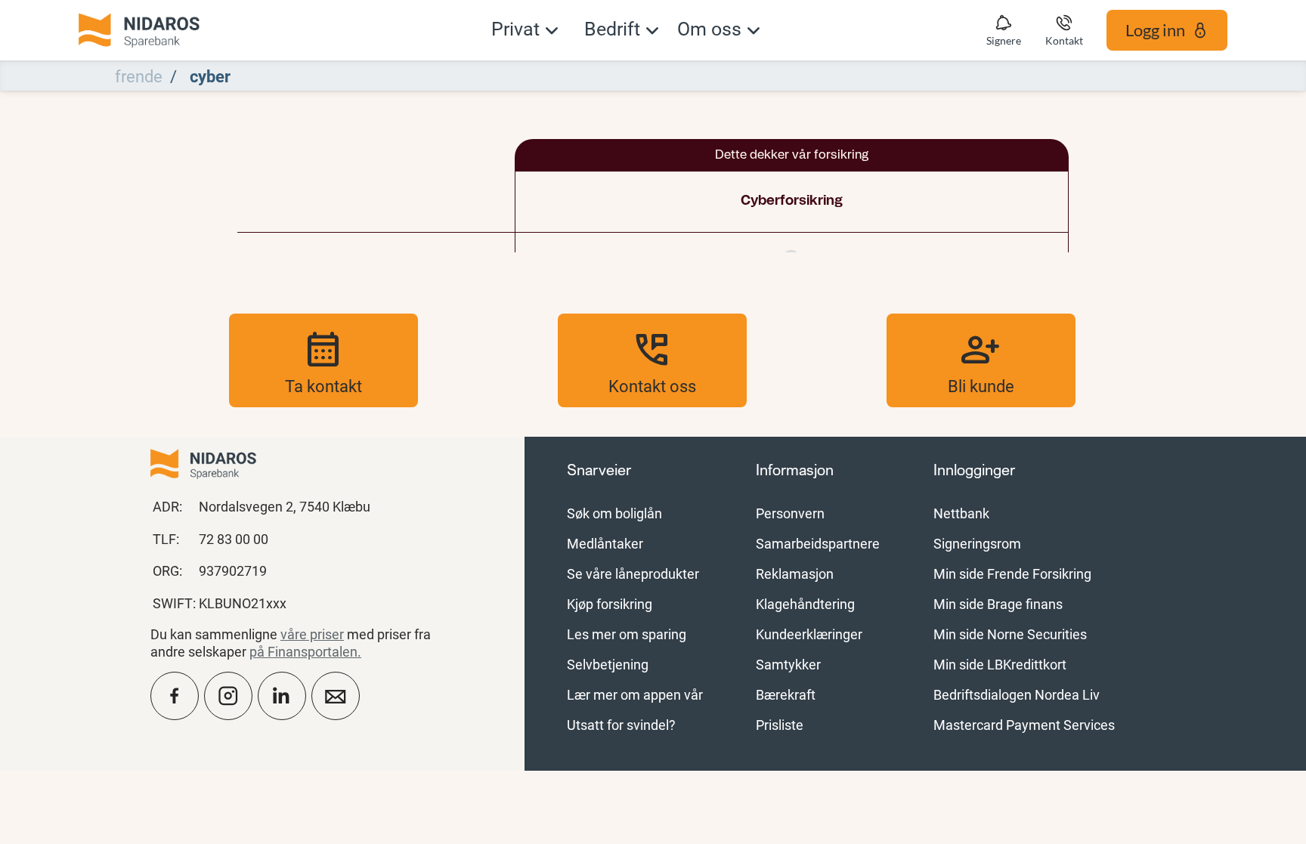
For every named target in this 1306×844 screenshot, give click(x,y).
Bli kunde (981, 360)
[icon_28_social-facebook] (174, 696)
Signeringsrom (977, 543)
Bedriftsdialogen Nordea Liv (1016, 694)
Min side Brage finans (998, 604)
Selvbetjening (607, 664)
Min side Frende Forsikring (1012, 573)
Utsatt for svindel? (621, 725)
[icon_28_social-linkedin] (282, 696)
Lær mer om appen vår (635, 694)
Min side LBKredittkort (999, 664)
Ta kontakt (323, 360)
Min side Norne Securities (1010, 634)
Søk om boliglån (614, 513)
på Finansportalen (303, 651)
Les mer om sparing (626, 634)
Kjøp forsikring (609, 604)
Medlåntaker (605, 543)
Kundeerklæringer (809, 634)
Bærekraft (785, 694)
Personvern (790, 513)
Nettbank (961, 513)
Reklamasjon (795, 573)
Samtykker (788, 664)
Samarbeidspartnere (818, 543)
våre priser (312, 634)
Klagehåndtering (805, 604)
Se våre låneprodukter (633, 573)
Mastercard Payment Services (1024, 725)
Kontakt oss (652, 360)
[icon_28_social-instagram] (228, 696)
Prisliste (779, 725)
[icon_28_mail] (335, 696)
